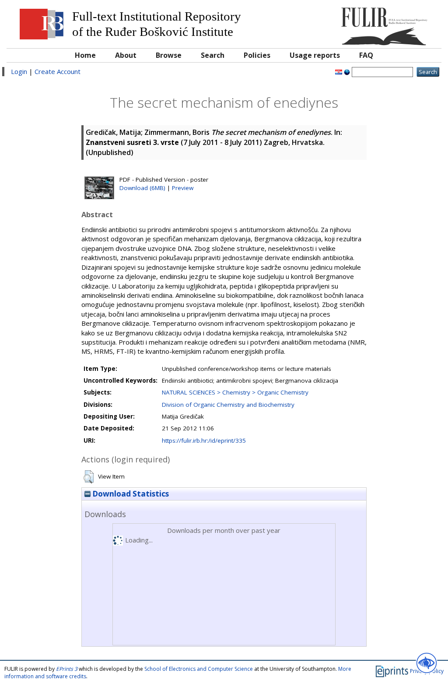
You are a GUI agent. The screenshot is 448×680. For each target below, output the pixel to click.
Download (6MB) (142, 188)
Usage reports (315, 55)
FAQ (366, 55)
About (125, 55)
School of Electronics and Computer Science (198, 669)
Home (85, 55)
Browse (169, 55)
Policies (257, 55)
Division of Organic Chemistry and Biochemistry (228, 405)
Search (212, 55)
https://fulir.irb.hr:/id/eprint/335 (204, 440)
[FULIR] (382, 23)
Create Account (57, 71)
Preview (182, 188)
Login (19, 71)
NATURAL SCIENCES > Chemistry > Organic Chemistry (235, 392)
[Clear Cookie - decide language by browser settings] (347, 71)
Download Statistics (130, 494)
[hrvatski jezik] (338, 71)
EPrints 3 (66, 669)
